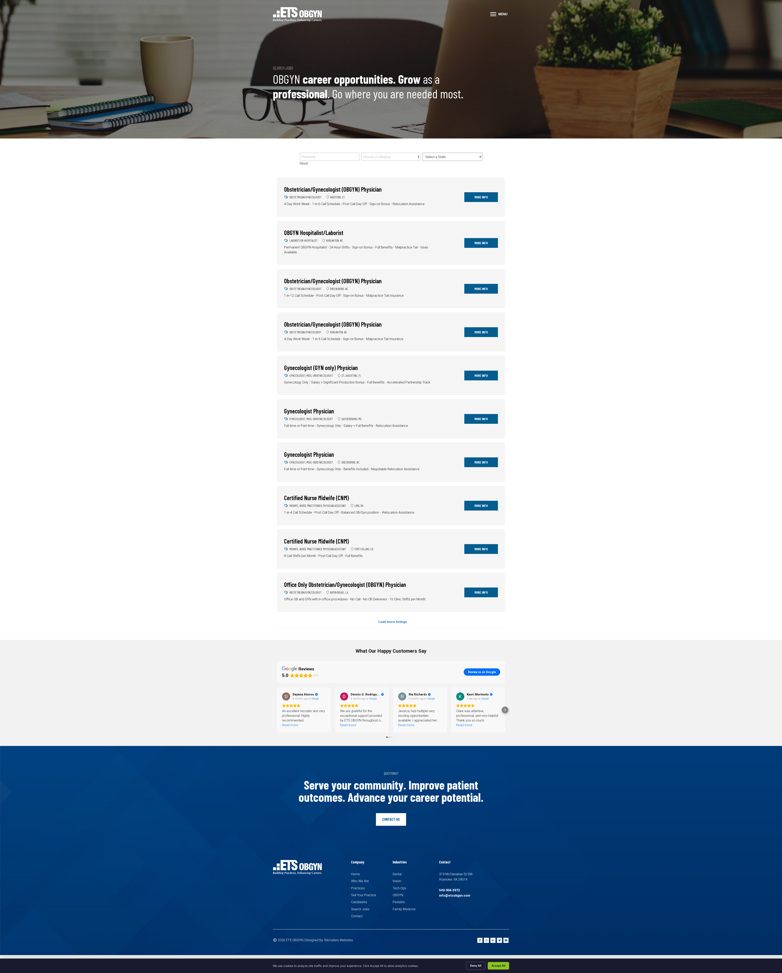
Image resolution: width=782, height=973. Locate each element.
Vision (397, 881)
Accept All (498, 965)
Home (355, 874)
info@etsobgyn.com (454, 895)
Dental (397, 874)
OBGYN (398, 895)
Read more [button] (290, 725)
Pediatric (399, 902)
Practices (358, 888)
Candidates (359, 902)
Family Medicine (404, 909)
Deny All (475, 965)
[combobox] (391, 157)
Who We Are (360, 881)
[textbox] (391, 157)
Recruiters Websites (338, 940)
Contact (356, 916)
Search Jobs (360, 909)
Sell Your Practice (363, 895)
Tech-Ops (399, 888)
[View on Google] (286, 696)
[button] (493, 14)
